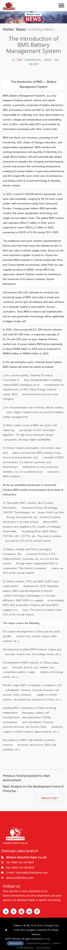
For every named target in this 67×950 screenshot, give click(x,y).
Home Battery (43, 947)
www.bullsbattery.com (20, 877)
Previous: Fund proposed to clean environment (26, 778)
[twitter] (6, 911)
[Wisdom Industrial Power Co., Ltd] (9, 5)
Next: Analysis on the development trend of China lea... (33, 788)
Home (8, 29)
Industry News (40, 29)
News (21, 29)
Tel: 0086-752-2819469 (20, 862)
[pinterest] (37, 911)
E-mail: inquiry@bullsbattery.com (27, 872)
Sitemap (46, 938)
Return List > (50, 798)
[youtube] (21, 911)
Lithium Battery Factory (38, 943)
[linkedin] (29, 911)
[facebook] (14, 911)
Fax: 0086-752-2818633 (20, 867)
